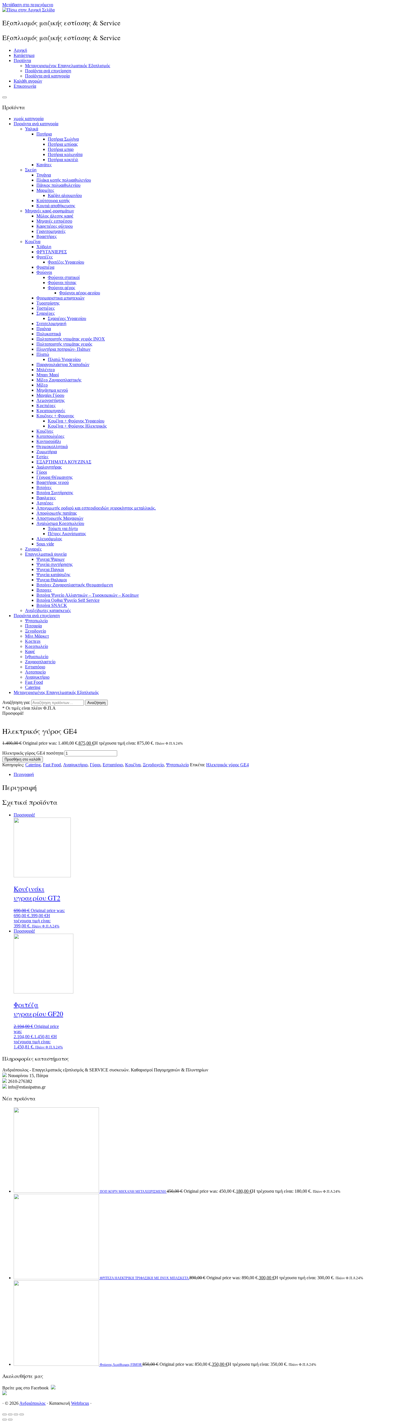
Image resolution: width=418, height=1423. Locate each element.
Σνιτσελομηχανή (51, 323)
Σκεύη (30, 169)
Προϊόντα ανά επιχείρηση (48, 70)
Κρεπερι (32, 641)
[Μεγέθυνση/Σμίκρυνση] (4, 1414)
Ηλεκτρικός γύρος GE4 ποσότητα (32, 753)
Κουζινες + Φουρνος (55, 415)
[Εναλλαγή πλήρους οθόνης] (10, 1414)
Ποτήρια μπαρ (61, 149)
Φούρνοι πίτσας (62, 282)
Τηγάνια (43, 175)
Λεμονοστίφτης (50, 400)
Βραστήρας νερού (52, 482)
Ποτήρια (44, 134)
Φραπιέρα (45, 267)
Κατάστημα (24, 55)
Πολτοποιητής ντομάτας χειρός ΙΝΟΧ (70, 338)
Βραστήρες (46, 236)
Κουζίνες (44, 431)
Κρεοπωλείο (36, 646)
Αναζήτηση (96, 703)
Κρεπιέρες (45, 405)
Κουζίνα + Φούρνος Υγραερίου (76, 420)
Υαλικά (31, 128)
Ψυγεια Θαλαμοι (51, 579)
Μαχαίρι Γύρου (50, 395)
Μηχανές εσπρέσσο (54, 221)
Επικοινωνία (25, 86)
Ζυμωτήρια (46, 451)
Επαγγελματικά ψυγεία (46, 554)
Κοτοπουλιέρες (50, 436)
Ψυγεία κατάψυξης (53, 574)
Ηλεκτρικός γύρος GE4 (227, 764)
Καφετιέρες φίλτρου (54, 226)
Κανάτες (43, 164)
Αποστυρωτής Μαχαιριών (59, 518)
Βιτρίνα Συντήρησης (54, 492)
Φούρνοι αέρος (61, 287)
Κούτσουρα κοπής (53, 200)
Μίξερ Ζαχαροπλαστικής (58, 379)
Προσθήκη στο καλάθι (23, 759)
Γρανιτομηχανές (50, 231)
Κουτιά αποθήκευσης (55, 205)
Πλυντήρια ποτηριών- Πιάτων (63, 349)
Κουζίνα (32, 241)
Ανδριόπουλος (32, 1403)
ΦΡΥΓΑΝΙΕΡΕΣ (51, 251)
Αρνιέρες (44, 502)
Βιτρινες (43, 590)
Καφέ (30, 651)
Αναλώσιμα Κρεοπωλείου (60, 523)
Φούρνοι (44, 272)
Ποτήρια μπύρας (63, 144)
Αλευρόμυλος (49, 538)
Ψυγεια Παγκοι (50, 569)
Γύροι (41, 472)
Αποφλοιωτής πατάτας (56, 513)
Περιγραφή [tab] (24, 774)
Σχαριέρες (45, 313)
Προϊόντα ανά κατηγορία (47, 75)
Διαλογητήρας (49, 467)
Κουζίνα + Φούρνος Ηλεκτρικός (77, 426)
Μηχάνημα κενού (52, 390)
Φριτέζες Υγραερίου (66, 262)
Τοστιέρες (45, 308)
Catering (32, 687)
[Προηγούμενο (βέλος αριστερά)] (4, 1419)
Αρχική (20, 50)
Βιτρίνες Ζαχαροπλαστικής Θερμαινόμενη (74, 584)
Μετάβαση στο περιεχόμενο (27, 4)
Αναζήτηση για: (16, 702)
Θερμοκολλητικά (52, 446)
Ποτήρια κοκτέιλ (63, 159)
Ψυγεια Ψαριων (50, 559)
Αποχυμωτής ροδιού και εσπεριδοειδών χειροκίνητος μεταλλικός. (96, 508)
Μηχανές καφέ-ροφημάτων (49, 210)
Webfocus (80, 1403)
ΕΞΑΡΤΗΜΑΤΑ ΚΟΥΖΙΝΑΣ (63, 461)
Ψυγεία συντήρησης (54, 564)
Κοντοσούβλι (48, 441)
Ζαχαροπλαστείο (40, 661)
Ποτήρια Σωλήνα (63, 139)
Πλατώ (42, 354)
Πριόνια (43, 328)
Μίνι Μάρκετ (37, 636)
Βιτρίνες (43, 487)
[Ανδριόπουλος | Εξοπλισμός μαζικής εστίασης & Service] (28, 9)
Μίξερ (42, 385)
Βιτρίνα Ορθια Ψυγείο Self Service (68, 600)
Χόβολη (43, 246)
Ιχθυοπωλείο (36, 656)
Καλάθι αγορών (28, 81)
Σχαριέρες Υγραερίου (67, 318)
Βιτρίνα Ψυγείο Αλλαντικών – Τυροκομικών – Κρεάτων (87, 595)
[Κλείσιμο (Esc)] (21, 1414)
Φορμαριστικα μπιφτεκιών (60, 297)
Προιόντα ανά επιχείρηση (37, 615)
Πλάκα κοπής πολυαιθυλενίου (63, 180)
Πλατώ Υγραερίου (64, 359)
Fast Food (34, 682)
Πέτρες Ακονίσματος (67, 533)
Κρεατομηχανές (50, 410)
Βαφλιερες (46, 497)
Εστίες (42, 456)
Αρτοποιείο (35, 672)
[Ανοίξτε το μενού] (4, 97)
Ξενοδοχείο (35, 631)
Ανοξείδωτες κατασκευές (48, 610)
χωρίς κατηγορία (29, 118)
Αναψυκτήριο (37, 677)
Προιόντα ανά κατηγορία (36, 123)
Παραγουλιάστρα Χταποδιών (62, 364)
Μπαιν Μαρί (47, 374)
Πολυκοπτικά (48, 333)
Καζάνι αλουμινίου (65, 195)
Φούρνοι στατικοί (64, 277)
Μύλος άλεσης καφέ (54, 215)
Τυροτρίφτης (47, 303)
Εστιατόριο (35, 666)
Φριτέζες (44, 256)
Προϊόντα (22, 60)
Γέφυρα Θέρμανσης (54, 477)
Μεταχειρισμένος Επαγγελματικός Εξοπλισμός (67, 65)
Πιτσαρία (33, 625)
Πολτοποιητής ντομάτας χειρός (64, 344)
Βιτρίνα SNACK (51, 605)
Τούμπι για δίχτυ (63, 528)
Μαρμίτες (45, 190)
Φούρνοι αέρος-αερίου (79, 292)
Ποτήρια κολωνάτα (65, 154)
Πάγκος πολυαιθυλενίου (58, 185)
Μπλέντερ (45, 369)
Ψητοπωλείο (36, 620)
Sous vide (45, 543)
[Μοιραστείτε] (16, 1414)
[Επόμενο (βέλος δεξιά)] (10, 1419)
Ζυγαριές (33, 549)
